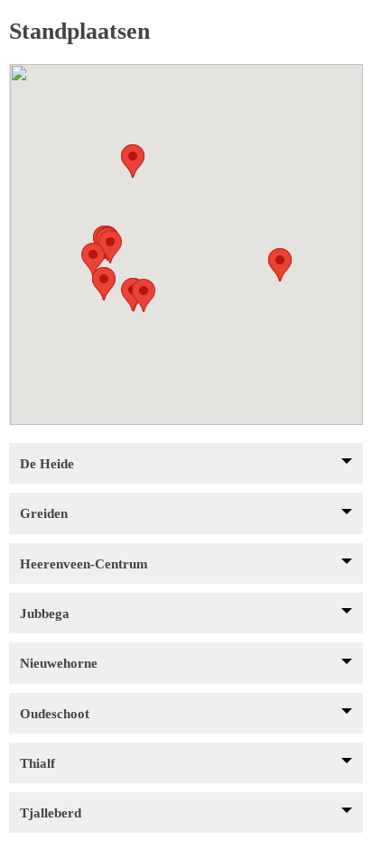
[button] (104, 284)
